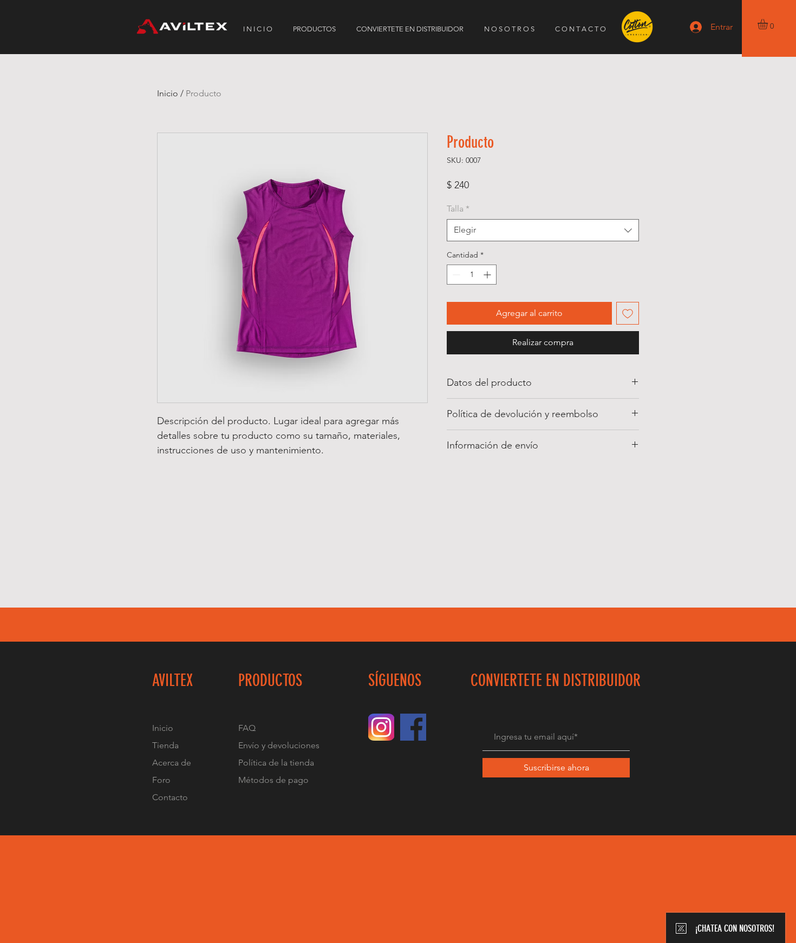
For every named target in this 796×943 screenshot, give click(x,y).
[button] (769, 24)
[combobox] (543, 230)
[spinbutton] (471, 274)
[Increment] (488, 274)
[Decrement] (455, 274)
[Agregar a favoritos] (627, 313)
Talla (458, 208)
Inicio (167, 93)
